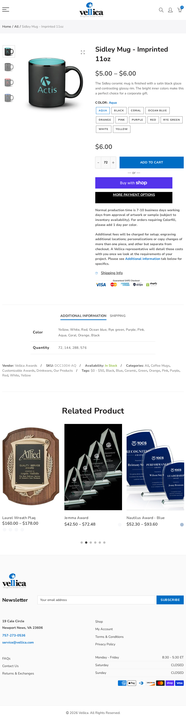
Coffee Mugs (160, 365)
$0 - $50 (97, 370)
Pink (121, 120)
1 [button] (82, 542)
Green (142, 370)
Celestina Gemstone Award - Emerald (151, 520)
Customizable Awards (18, 370)
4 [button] (95, 542)
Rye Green (171, 120)
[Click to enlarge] (82, 52)
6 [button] (104, 542)
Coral (136, 110)
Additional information (142, 258)
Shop (99, 621)
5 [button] (100, 542)
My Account (104, 629)
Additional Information (83, 315)
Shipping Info (112, 272)
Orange (105, 120)
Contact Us (10, 666)
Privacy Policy (105, 644)
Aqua (103, 110)
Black (119, 110)
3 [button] (91, 542)
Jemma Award (14, 518)
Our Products (63, 370)
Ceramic (130, 370)
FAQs (6, 658)
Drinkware (44, 370)
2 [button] (86, 542)
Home (6, 26)
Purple (137, 120)
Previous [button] (29, 81)
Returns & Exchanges (18, 673)
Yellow (122, 129)
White (104, 129)
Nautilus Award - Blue (83, 518)
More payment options (134, 194)
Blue (119, 370)
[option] (54, 81)
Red (153, 120)
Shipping (118, 315)
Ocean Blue (157, 110)
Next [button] (78, 81)
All (16, 26)
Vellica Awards (26, 365)
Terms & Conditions (109, 636)
